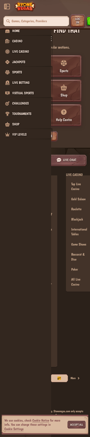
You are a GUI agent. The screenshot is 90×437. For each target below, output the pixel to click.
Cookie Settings (14, 429)
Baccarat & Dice (78, 256)
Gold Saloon (78, 199)
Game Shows (78, 244)
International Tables (79, 231)
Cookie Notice (40, 420)
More (73, 378)
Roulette (76, 209)
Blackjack (77, 219)
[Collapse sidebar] (6, 6)
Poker (74, 269)
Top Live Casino (76, 186)
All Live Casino (75, 281)
